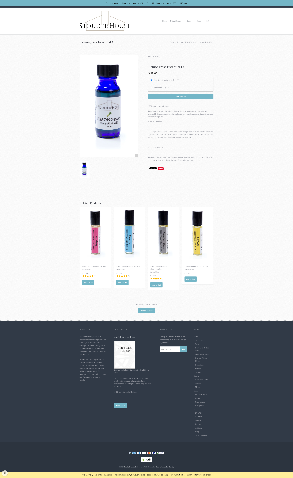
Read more (120, 405)
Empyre (158, 467)
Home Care (199, 365)
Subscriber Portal (201, 435)
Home (164, 21)
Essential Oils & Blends (201, 359)
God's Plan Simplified (124, 337)
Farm (199, 21)
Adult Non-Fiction (202, 380)
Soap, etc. (198, 344)
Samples (198, 372)
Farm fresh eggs (201, 394)
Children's (198, 383)
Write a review (146, 310)
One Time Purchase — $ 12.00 (166, 80)
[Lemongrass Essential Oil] (85, 169)
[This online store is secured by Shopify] (146, 459)
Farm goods (199, 406)
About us (198, 417)
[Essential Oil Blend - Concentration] (163, 235)
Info (207, 21)
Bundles (198, 369)
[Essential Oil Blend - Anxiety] (95, 235)
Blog (197, 432)
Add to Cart (88, 282)
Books (189, 21)
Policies (198, 424)
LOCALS (198, 413)
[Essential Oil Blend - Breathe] (129, 235)
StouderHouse (153, 57)
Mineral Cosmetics (202, 354)
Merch (197, 387)
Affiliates (198, 428)
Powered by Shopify (167, 467)
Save (161, 168)
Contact (198, 420)
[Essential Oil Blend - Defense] (197, 235)
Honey (197, 398)
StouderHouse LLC (130, 467)
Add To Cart (181, 96)
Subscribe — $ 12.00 (162, 88)
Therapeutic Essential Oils (185, 42)
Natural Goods (175, 21)
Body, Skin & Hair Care (202, 349)
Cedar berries (200, 402)
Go (183, 349)
